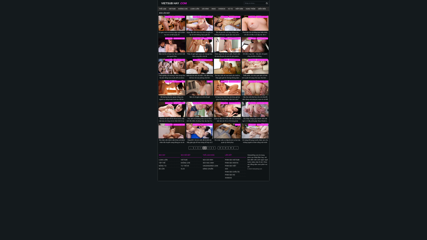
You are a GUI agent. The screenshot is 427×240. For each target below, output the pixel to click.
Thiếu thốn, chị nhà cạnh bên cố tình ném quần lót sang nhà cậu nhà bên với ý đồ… (255, 77)
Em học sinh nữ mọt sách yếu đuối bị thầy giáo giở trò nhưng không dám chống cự (227, 77)
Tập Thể (162, 163)
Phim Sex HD (230, 175)
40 (231, 148)
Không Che (183, 9)
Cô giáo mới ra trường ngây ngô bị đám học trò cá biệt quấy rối (172, 33)
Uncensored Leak (210, 166)
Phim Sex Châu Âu (232, 172)
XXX (226, 169)
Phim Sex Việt (230, 166)
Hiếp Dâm (239, 9)
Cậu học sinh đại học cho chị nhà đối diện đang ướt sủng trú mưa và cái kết (255, 98)
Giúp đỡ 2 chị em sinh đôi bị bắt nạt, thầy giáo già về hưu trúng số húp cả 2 (199, 141)
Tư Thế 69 (185, 166)
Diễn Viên (262, 9)
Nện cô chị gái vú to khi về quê (199, 97)
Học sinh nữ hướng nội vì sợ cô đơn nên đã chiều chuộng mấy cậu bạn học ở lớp (200, 120)
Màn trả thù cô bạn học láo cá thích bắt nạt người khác (172, 55)
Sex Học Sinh (208, 163)
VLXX (183, 169)
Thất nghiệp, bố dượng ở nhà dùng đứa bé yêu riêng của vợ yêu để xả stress (172, 77)
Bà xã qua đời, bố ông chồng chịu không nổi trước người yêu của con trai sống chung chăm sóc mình (227, 33)
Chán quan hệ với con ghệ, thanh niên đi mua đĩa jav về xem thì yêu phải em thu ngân (227, 55)
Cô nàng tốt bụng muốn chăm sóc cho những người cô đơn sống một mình (255, 141)
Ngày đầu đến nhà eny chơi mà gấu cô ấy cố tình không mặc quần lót (200, 33)
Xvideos (221, 9)
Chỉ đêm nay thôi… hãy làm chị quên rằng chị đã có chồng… (255, 55)
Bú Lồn (162, 169)
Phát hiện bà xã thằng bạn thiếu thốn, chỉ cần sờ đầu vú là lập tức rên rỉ (255, 33)
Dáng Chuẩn (208, 169)
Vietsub (172, 9)
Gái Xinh (205, 9)
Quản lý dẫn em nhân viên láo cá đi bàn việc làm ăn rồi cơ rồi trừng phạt (227, 120)
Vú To (230, 9)
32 (225, 148)
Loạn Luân (194, 9)
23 (220, 148)
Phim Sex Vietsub (232, 160)
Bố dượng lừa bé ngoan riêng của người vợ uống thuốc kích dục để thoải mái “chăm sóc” (172, 98)
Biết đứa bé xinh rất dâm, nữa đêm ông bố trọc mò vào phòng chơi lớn (199, 77)
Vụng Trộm (250, 9)
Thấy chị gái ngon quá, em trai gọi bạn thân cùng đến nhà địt (199, 55)
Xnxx (213, 9)
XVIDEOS (228, 178)
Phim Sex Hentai (231, 163)
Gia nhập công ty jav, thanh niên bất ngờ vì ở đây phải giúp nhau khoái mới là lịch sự (255, 120)
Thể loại (162, 9)
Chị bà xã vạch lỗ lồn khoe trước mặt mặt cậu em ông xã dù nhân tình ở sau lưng (172, 120)
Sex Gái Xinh (208, 160)
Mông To (162, 166)
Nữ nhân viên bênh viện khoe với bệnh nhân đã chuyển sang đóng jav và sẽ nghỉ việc (172, 141)
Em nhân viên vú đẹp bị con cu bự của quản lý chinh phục (227, 141)
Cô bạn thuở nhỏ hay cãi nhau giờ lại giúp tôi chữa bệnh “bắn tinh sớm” (227, 98)
